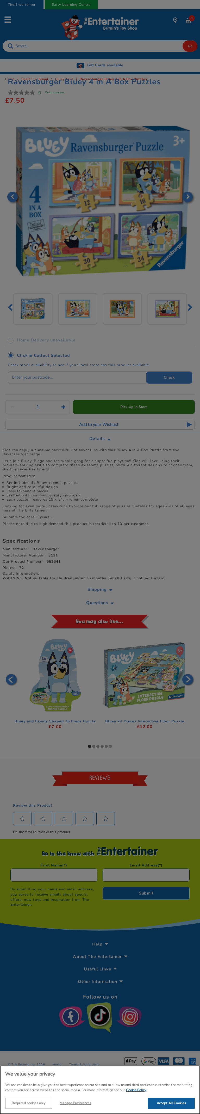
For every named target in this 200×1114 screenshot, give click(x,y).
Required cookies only (29, 1103)
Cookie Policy (136, 1090)
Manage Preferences (75, 1103)
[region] (100, 1090)
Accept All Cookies (171, 1103)
